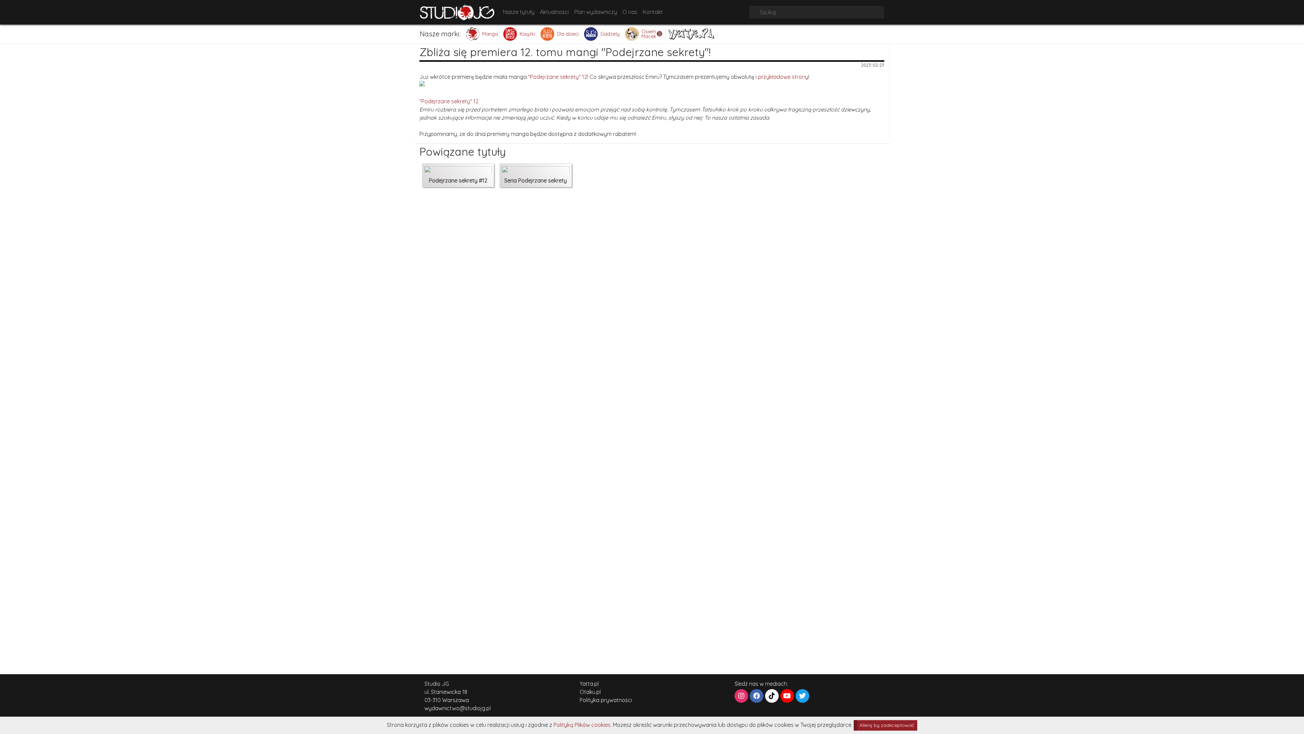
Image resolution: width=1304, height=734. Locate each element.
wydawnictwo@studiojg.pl (457, 708)
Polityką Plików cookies (582, 724)
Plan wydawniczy (595, 11)
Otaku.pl (590, 691)
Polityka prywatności (606, 700)
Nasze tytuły (519, 11)
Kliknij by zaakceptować (887, 725)
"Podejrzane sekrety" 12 (557, 76)
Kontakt (653, 11)
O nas (629, 11)
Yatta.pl (589, 683)
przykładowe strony (783, 76)
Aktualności (554, 11)
